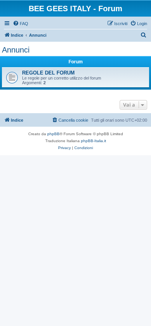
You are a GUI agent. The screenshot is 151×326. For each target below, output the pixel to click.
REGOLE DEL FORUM (48, 73)
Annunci (15, 50)
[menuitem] (20, 23)
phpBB (53, 134)
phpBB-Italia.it (93, 141)
